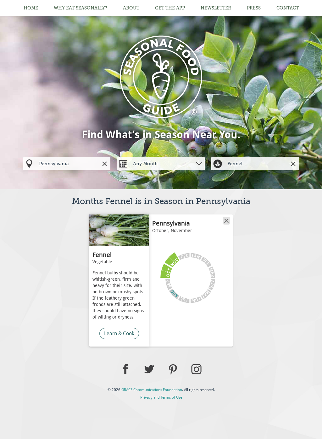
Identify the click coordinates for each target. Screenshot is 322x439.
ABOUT (131, 7)
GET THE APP (170, 7)
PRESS (254, 7)
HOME (31, 7)
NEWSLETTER (216, 7)
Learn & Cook (119, 334)
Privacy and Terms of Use (161, 397)
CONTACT (287, 7)
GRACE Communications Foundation (151, 390)
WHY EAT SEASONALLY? (80, 7)
